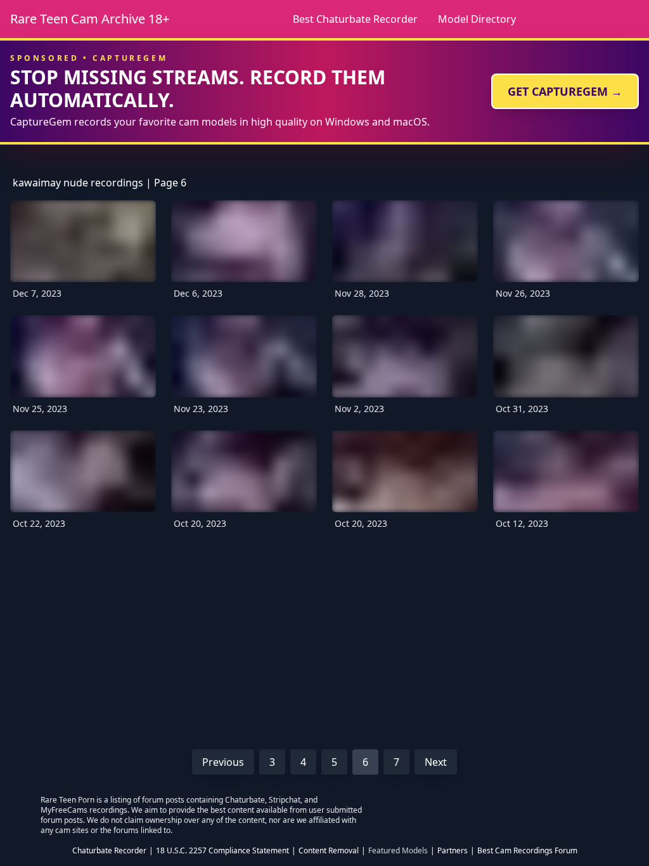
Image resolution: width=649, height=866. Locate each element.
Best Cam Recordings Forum (527, 851)
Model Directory (477, 19)
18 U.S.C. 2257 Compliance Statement (222, 851)
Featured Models (398, 851)
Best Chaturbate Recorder (355, 19)
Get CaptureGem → (565, 91)
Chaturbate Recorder (109, 851)
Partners (452, 851)
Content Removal (329, 851)
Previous (223, 762)
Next (436, 762)
